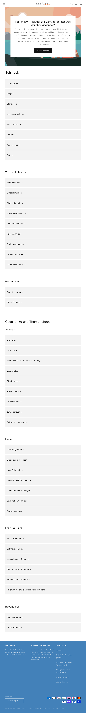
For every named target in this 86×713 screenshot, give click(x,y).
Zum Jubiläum (13, 412)
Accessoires (12, 145)
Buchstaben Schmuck (17, 501)
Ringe (9, 93)
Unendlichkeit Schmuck (18, 480)
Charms (10, 134)
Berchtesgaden (14, 292)
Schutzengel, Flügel (16, 549)
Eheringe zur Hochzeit (17, 460)
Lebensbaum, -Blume (16, 559)
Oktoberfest (12, 381)
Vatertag (11, 350)
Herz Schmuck (13, 470)
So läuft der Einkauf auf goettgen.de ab (64, 656)
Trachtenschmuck (15, 264)
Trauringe (11, 83)
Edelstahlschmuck (15, 244)
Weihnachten (13, 391)
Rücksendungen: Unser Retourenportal (64, 663)
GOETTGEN (13, 708)
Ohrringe (11, 104)
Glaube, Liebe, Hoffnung (18, 569)
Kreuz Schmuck (14, 538)
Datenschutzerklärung (35, 708)
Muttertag (11, 340)
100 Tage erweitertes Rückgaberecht (63, 671)
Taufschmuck (13, 401)
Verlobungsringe (14, 449)
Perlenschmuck (14, 234)
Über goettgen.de (62, 682)
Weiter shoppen (43, 51)
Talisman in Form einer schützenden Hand (26, 590)
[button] (4, 3)
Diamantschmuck (15, 223)
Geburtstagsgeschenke (17, 422)
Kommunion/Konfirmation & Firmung (23, 360)
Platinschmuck (14, 203)
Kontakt (59, 650)
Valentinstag (12, 371)
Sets (9, 155)
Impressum (56, 708)
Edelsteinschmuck (15, 213)
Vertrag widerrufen (62, 677)
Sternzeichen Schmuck (17, 579)
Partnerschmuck (14, 511)
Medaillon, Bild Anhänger (18, 490)
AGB (63, 708)
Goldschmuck (13, 193)
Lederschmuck (13, 254)
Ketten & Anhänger (15, 114)
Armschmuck (13, 124)
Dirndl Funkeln (13, 302)
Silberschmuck (14, 182)
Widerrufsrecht (47, 708)
